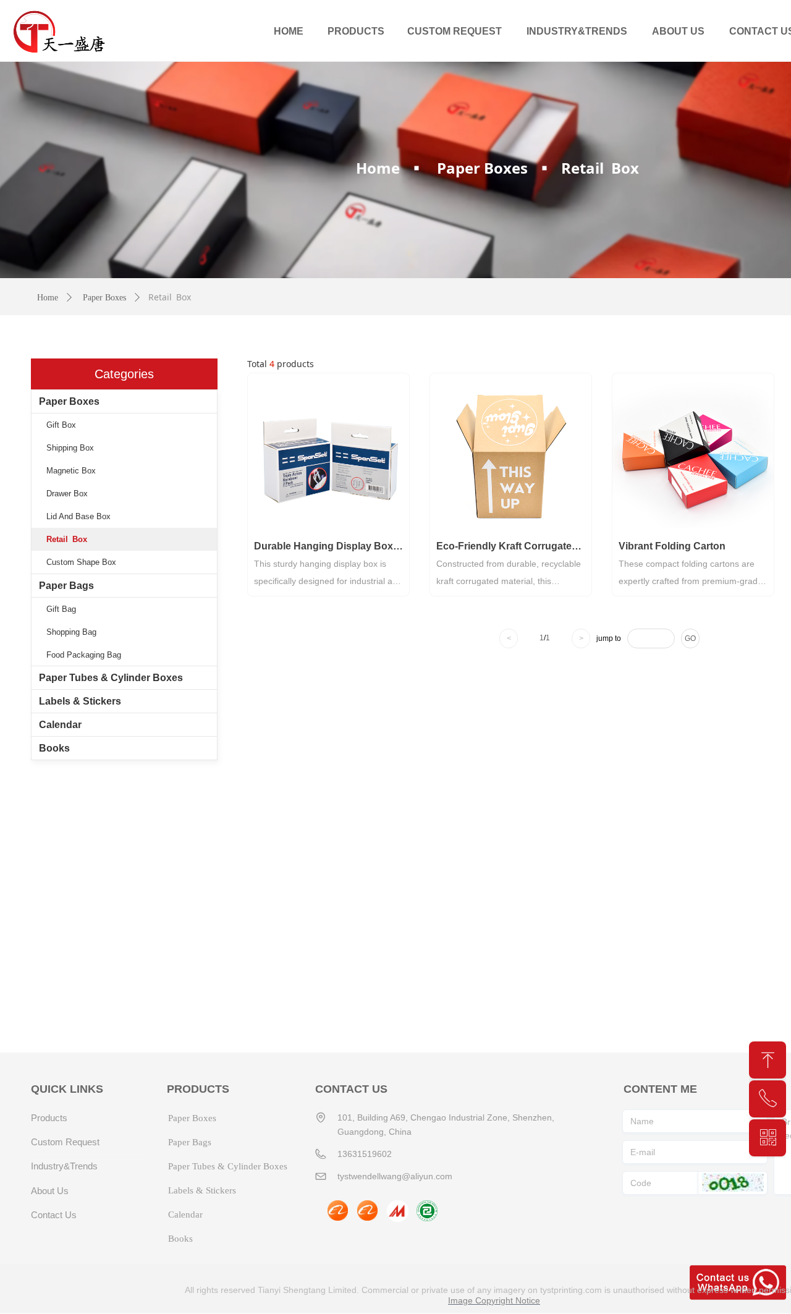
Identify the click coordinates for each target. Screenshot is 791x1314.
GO (690, 638)
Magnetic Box (71, 470)
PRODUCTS (356, 31)
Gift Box (61, 425)
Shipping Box (70, 447)
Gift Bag (61, 609)
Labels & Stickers (80, 701)
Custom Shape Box (81, 562)
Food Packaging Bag (83, 654)
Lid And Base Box (78, 516)
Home (378, 168)
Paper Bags (66, 585)
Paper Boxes (482, 168)
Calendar (60, 724)
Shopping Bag (71, 632)
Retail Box (66, 539)
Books (54, 748)
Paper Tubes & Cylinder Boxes (111, 677)
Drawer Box (67, 493)
